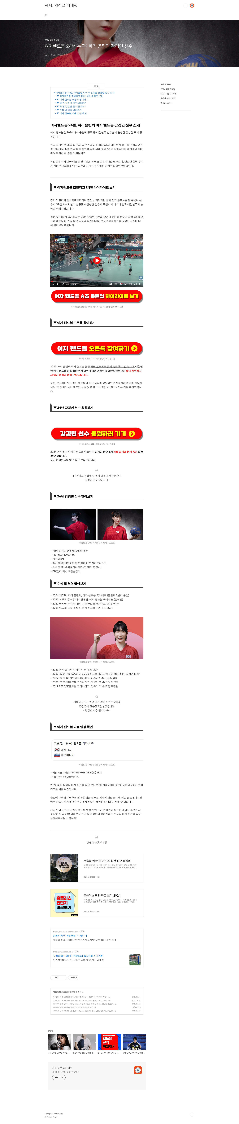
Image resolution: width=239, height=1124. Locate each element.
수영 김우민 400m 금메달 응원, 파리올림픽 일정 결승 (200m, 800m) (83, 1011)
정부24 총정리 (166, 103)
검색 (186, 5)
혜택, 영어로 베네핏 (61, 5)
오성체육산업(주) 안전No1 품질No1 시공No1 (78, 955)
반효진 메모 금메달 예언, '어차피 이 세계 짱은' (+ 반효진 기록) (80, 997)
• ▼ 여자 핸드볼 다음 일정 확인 (71, 113)
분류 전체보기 (166, 84)
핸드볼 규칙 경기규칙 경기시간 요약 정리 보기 (73, 1007)
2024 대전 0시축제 (168, 94)
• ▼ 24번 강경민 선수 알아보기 (71, 106)
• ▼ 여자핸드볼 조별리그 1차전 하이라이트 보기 (79, 96)
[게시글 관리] (64, 977)
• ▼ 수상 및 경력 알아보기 (68, 109)
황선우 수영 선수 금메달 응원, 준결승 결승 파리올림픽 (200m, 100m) (83, 1004)
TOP (192, 1114)
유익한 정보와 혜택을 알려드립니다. (65, 1072)
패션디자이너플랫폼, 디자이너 (70, 935)
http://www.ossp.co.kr (63, 952)
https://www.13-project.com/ (66, 931)
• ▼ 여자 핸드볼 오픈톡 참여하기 (71, 99)
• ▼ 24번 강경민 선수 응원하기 (71, 103)
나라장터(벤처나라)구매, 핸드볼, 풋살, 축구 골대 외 (78, 959)
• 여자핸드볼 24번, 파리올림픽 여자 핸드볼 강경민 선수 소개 (84, 92)
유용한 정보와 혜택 (168, 98)
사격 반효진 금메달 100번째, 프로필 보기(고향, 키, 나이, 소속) (80, 1000)
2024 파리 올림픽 (61, 992)
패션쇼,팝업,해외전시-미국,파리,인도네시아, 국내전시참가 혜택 (84, 939)
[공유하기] (61, 977)
